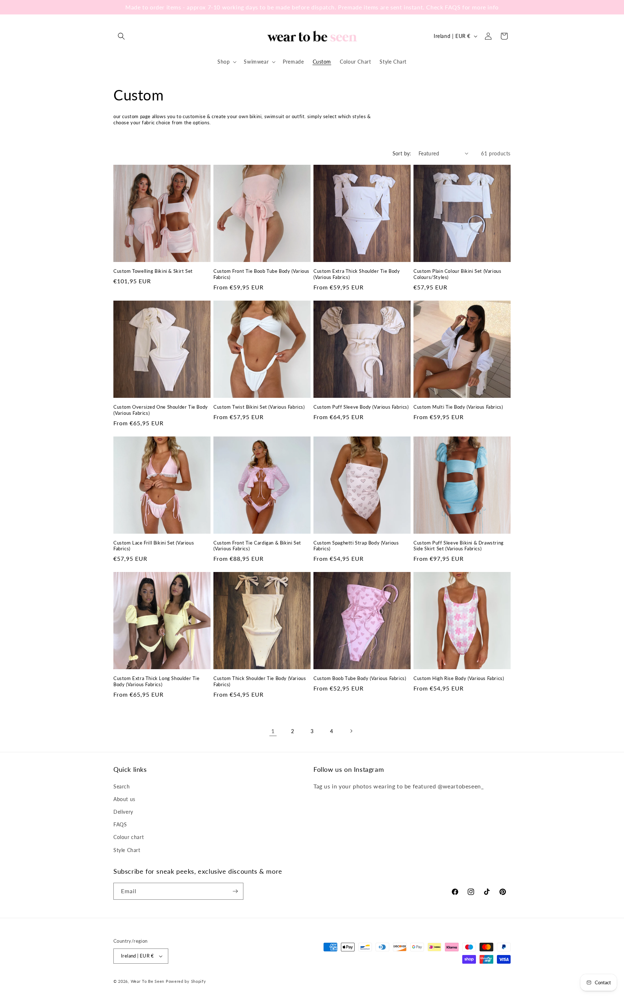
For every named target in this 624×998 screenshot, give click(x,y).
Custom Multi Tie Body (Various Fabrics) (458, 407)
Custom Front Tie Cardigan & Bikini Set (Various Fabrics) (257, 546)
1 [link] (273, 730)
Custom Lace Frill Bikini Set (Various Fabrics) (153, 546)
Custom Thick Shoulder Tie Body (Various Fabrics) (259, 681)
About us (124, 799)
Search (121, 786)
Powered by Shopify (186, 981)
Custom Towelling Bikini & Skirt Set (153, 271)
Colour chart (128, 837)
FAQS (120, 824)
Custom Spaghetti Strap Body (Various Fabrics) (356, 546)
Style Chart (126, 850)
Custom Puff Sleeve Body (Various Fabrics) (361, 407)
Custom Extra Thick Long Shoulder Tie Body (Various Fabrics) (156, 681)
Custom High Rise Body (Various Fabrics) (458, 678)
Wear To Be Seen (148, 981)
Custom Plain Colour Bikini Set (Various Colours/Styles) (457, 274)
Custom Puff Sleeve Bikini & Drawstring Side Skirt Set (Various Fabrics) (458, 546)
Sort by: (402, 153)
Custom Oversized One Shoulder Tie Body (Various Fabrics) (160, 410)
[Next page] (351, 731)
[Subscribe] (235, 891)
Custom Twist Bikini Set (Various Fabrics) (259, 407)
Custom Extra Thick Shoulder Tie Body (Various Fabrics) (356, 274)
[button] (121, 36)
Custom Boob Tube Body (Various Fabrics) (359, 678)
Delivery (123, 812)
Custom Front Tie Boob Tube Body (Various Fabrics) (261, 274)
